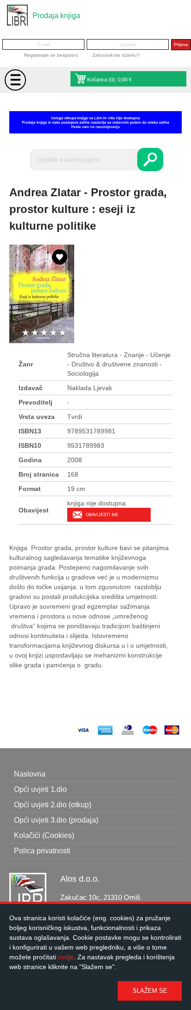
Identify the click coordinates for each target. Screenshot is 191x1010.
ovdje (66, 957)
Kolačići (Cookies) (44, 835)
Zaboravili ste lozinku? (116, 55)
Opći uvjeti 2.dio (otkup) (52, 805)
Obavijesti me (102, 514)
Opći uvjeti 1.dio (40, 789)
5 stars (62, 333)
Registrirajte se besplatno (51, 55)
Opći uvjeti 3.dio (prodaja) (56, 820)
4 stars (53, 333)
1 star (25, 333)
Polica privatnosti (42, 851)
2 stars (34, 333)
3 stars (44, 333)
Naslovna (29, 774)
